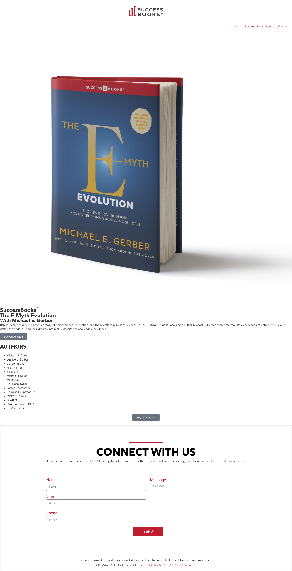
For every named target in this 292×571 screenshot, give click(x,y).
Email (50, 496)
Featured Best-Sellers (258, 26)
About (234, 26)
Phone (51, 513)
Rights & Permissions (182, 565)
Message (158, 480)
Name (51, 480)
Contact (283, 26)
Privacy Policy (157, 565)
